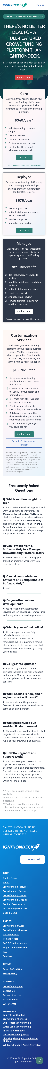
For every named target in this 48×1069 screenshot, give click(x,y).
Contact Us (9, 990)
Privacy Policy (10, 973)
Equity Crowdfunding (14, 1014)
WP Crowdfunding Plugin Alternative (22, 1044)
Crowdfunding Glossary (15, 930)
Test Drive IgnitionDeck (15, 908)
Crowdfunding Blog (13, 986)
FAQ (5, 951)
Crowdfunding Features (15, 886)
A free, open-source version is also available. (24, 165)
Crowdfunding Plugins (14, 891)
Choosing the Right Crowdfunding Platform (20, 1039)
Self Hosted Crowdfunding (17, 1022)
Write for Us (9, 1003)
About (6, 882)
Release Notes (10, 938)
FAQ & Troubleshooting (15, 943)
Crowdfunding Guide (13, 925)
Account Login (10, 999)
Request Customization (15, 947)
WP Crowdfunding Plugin (16, 1034)
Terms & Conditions (13, 969)
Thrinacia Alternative (14, 1030)
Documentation (11, 934)
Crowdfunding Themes (14, 895)
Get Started (33, 859)
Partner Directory (12, 995)
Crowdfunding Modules (15, 899)
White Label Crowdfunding (17, 1026)
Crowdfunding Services (15, 1018)
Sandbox (7, 956)
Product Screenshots (14, 904)
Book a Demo (10, 877)
